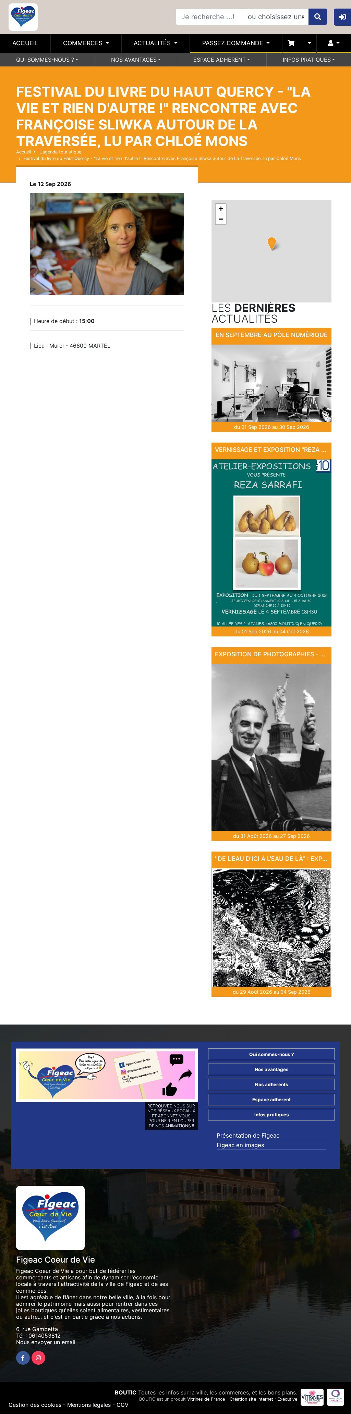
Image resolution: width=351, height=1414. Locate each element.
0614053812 (44, 1335)
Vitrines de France (206, 1399)
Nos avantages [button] (272, 1069)
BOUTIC (125, 1392)
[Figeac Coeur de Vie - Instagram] (38, 1358)
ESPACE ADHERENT (219, 59)
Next (205, 1077)
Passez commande (233, 43)
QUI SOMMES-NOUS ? (45, 59)
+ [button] (221, 208)
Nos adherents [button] (271, 1084)
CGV (123, 1404)
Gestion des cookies (35, 1404)
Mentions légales (89, 1404)
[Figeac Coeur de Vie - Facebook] (23, 1358)
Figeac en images (240, 1145)
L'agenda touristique (59, 151)
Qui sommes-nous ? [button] (271, 1054)
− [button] (221, 219)
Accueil (25, 43)
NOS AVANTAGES (134, 59)
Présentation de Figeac (248, 1135)
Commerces (83, 43)
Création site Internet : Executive (263, 1399)
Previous (8, 1077)
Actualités (153, 43)
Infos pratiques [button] (271, 1114)
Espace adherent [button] (271, 1099)
